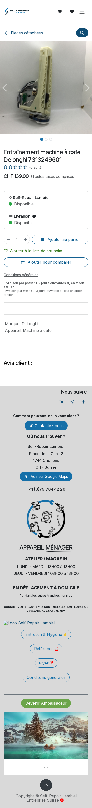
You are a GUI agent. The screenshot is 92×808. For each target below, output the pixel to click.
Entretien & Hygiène (44, 634)
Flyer (44, 663)
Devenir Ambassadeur (46, 703)
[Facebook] (83, 402)
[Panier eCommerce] (59, 11)
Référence (44, 648)
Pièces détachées (26, 32)
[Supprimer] (8, 239)
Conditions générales (46, 677)
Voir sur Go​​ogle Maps (49, 476)
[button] (82, 32)
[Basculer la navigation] (82, 11)
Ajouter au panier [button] (63, 239)
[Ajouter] (26, 239)
